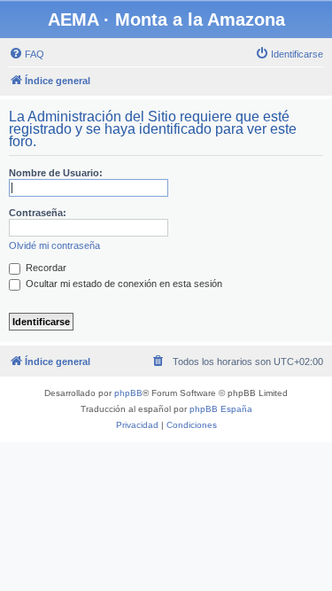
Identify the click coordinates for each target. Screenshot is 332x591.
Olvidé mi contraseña (54, 245)
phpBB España (220, 409)
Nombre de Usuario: (56, 172)
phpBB (128, 393)
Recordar (44, 267)
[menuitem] (26, 54)
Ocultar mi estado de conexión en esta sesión (122, 283)
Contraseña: (37, 212)
